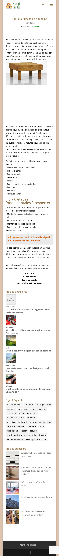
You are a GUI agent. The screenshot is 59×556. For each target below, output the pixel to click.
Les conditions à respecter (29, 283)
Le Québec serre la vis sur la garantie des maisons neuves (28, 311)
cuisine (42, 409)
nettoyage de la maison (40, 422)
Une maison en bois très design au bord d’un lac (27, 370)
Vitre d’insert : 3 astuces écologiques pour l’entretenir (28, 331)
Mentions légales (28, 545)
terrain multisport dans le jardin (21, 435)
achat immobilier (14, 404)
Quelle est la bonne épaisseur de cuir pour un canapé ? (29, 390)
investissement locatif (17, 422)
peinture (11, 426)
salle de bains (13, 430)
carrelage (40, 404)
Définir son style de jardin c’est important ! (29, 350)
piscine (20, 426)
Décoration (10, 386)
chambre (11, 409)
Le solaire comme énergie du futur (37, 497)
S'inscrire (29, 273)
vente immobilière (15, 439)
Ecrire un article (29, 280)
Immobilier (10, 307)
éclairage (30, 439)
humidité (31, 417)
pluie (41, 426)
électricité (41, 439)
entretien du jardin (15, 417)
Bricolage (35, 26)
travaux (42, 435)
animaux (29, 404)
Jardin (8, 348)
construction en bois (27, 409)
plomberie (31, 426)
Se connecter (29, 276)
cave (49, 404)
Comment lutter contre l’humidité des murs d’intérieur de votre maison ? (36, 470)
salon (24, 430)
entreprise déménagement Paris (21, 413)
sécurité (33, 430)
